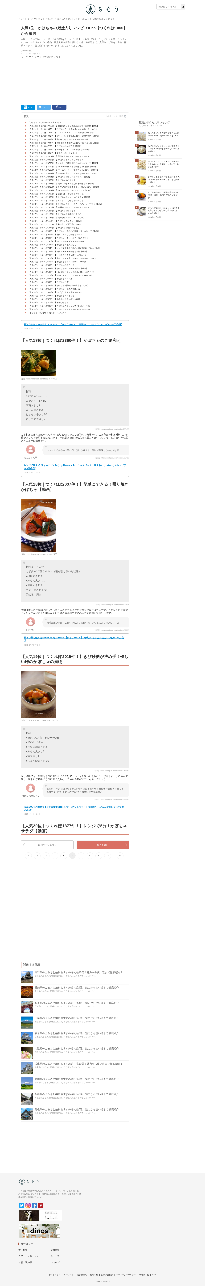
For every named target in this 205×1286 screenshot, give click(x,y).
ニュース (55, 1256)
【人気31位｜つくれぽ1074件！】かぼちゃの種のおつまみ (53, 228)
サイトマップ (54, 1275)
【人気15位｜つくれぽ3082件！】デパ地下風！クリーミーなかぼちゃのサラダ (62, 173)
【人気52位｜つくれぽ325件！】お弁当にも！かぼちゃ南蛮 (54, 299)
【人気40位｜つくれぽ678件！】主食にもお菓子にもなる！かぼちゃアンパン (62, 258)
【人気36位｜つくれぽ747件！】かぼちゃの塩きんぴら (52, 245)
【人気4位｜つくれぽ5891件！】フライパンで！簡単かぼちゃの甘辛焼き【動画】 (64, 136)
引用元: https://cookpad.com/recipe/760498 (111, 429)
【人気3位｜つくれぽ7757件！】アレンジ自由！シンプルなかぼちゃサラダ (61, 132)
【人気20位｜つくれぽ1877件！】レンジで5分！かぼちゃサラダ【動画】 (60, 190)
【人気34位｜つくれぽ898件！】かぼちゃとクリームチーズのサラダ (58, 238)
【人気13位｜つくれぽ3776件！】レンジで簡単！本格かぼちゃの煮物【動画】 (62, 166)
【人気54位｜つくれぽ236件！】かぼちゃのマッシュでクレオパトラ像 (59, 306)
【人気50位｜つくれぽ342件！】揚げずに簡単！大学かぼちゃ (55, 292)
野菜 (40, 19)
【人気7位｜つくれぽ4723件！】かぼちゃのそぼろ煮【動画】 (55, 146)
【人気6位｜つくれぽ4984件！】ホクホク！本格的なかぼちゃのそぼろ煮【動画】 (64, 143)
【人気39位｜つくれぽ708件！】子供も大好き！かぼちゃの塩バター (58, 255)
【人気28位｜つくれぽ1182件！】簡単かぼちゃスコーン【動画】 (56, 217)
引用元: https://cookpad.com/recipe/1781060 (111, 771)
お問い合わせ (107, 1275)
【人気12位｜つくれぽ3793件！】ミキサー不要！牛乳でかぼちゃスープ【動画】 (63, 163)
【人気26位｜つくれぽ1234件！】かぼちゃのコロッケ (51, 211)
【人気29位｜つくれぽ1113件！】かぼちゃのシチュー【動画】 (55, 221)
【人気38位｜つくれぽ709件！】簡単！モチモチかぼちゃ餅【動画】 (58, 251)
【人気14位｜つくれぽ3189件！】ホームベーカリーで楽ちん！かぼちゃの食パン (63, 170)
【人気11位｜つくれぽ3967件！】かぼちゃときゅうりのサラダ (55, 160)
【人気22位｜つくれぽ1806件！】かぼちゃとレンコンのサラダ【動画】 (59, 197)
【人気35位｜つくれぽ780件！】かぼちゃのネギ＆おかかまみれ (56, 241)
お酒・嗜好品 (25, 1262)
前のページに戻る (47, 845)
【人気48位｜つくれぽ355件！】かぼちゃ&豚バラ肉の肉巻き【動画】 (58, 285)
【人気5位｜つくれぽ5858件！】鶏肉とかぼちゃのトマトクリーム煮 (58, 139)
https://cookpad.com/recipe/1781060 (42, 720)
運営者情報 (82, 1275)
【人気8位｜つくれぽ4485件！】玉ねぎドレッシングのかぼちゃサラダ (59, 149)
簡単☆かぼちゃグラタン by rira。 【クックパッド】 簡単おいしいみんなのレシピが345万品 (71, 324)
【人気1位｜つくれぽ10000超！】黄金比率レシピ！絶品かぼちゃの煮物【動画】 (63, 126)
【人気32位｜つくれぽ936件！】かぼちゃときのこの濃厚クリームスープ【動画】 (64, 231)
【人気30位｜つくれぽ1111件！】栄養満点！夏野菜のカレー (54, 224)
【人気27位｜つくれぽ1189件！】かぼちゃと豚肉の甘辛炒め (54, 214)
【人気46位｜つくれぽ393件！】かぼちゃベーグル (50, 279)
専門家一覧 (144, 1275)
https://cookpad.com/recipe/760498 (41, 379)
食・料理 (31, 19)
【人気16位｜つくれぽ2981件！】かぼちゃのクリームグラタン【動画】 (59, 177)
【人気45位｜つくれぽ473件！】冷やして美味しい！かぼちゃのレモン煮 (60, 275)
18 (120, 856)
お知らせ (94, 1275)
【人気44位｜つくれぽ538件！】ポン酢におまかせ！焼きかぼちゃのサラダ (61, 272)
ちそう (21, 19)
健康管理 (55, 1249)
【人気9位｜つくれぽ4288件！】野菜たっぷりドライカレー (54, 153)
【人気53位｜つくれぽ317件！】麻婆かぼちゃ (48, 302)
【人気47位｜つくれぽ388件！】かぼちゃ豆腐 (48, 282)
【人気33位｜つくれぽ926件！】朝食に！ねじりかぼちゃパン (55, 234)
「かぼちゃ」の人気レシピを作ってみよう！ (47, 313)
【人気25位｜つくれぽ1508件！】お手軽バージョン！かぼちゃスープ (58, 207)
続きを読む (103, 845)
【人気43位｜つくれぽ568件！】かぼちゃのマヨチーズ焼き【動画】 (58, 268)
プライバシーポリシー (126, 1275)
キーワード (69, 1275)
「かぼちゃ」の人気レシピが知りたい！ (45, 122)
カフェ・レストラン (28, 1256)
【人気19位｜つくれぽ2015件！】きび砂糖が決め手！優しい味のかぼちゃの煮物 (63, 187)
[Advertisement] (75, 80)
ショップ (55, 1262)
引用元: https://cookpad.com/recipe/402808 (111, 604)
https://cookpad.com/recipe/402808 (41, 554)
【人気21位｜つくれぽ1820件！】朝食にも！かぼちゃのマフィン (56, 194)
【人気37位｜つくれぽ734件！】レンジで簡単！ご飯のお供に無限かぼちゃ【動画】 (65, 248)
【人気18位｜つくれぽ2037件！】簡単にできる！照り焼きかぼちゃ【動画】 (61, 183)
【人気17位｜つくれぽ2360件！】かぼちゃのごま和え (51, 180)
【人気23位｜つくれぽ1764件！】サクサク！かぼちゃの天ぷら (55, 200)
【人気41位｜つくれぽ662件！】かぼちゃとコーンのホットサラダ (57, 262)
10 (108, 856)
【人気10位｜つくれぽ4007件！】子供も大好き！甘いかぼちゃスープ (58, 156)
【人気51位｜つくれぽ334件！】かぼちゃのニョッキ (51, 296)
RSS (154, 1275)
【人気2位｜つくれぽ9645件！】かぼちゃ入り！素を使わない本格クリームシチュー (65, 129)
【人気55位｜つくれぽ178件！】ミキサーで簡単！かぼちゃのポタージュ (60, 309)
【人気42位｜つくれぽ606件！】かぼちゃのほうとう (51, 265)
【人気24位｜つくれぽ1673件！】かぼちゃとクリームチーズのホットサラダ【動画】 (65, 204)
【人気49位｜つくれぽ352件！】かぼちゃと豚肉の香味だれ (54, 289)
